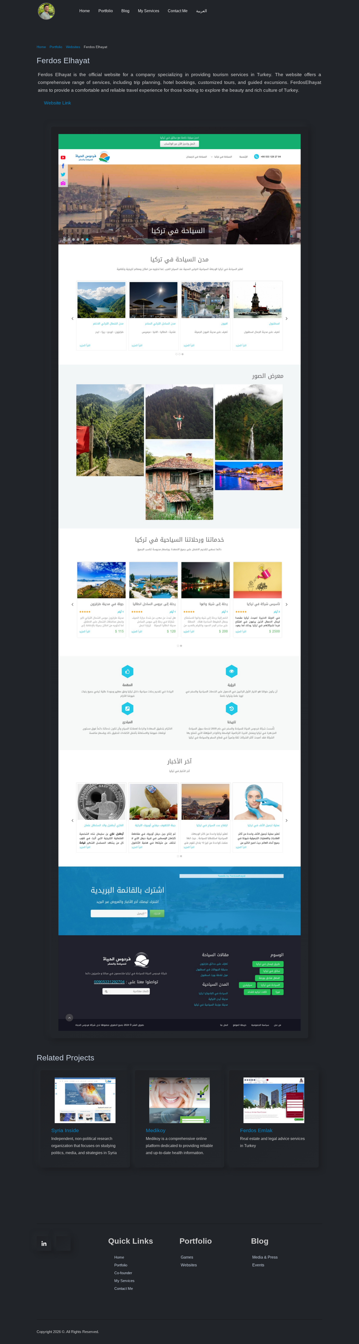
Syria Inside (65, 1130)
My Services (148, 11)
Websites (189, 1265)
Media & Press (265, 1257)
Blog (125, 11)
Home (84, 11)
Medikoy (156, 1130)
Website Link (57, 102)
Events (258, 1265)
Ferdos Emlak (256, 1130)
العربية (201, 11)
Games (187, 1257)
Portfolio (105, 11)
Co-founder (123, 1273)
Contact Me (178, 11)
